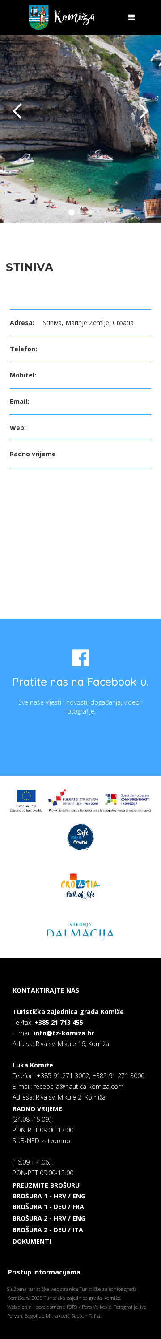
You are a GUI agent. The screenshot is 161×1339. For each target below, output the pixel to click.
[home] (59, 17)
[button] (127, 17)
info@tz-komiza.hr (64, 1033)
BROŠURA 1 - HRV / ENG (49, 1196)
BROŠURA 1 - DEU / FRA (48, 1206)
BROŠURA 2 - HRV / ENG (49, 1218)
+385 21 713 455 (58, 1022)
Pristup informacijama (44, 1272)
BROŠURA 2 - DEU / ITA (48, 1229)
